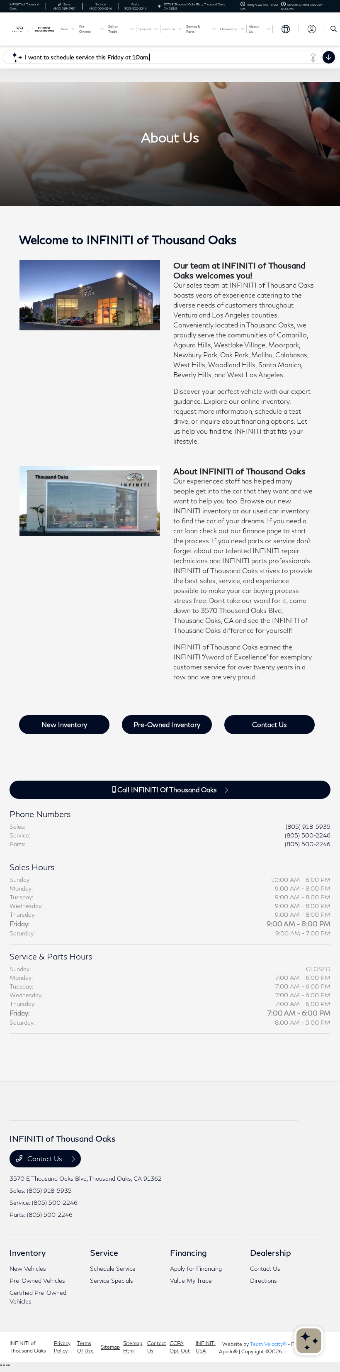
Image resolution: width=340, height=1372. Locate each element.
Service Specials (111, 1280)
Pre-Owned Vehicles (37, 1280)
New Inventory (64, 724)
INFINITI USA (206, 1347)
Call (166, 789)
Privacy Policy (62, 1347)
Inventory (28, 1252)
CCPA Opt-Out (180, 1347)
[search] (333, 29)
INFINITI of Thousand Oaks (28, 1347)
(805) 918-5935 (308, 826)
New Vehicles (28, 1268)
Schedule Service (113, 1268)
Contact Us (269, 724)
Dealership (270, 1252)
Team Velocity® (268, 1344)
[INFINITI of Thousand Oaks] (32, 28)
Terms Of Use (85, 1347)
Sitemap (110, 1347)
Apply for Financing (196, 1268)
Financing (188, 1252)
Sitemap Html (132, 1347)
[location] (159, 6)
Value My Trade (191, 1280)
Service (104, 1252)
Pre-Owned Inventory (167, 724)
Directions (263, 1280)
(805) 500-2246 (307, 835)
